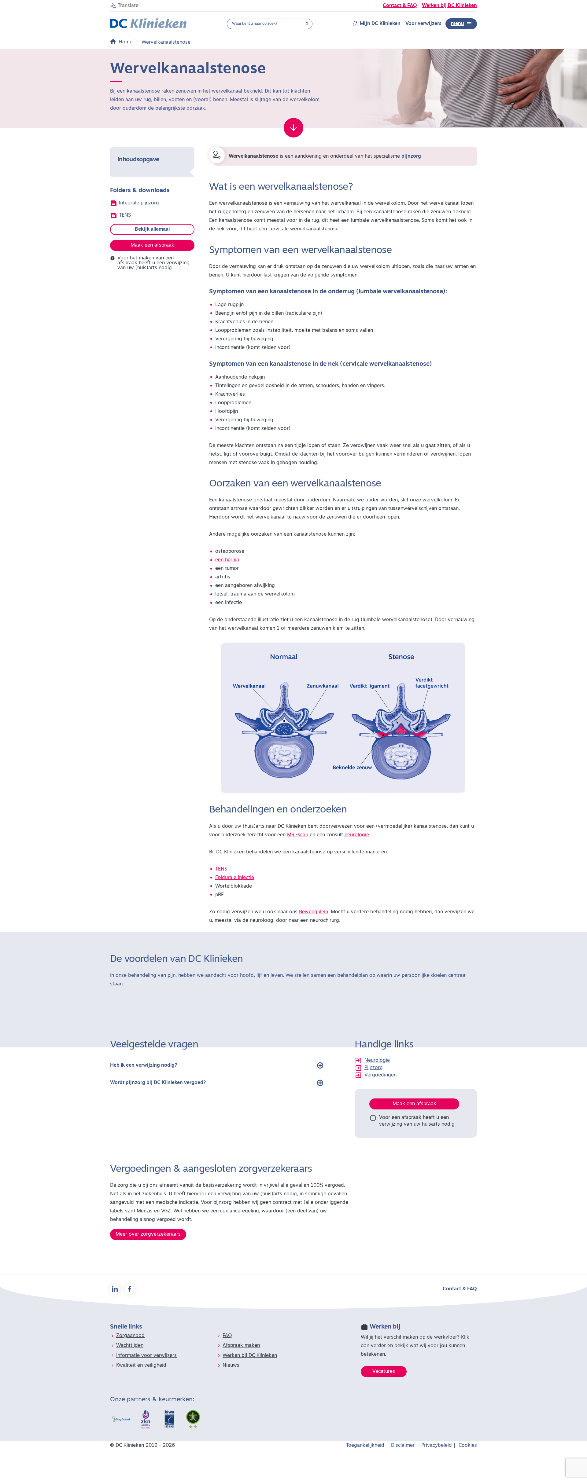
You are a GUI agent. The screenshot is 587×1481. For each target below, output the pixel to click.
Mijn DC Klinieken (380, 23)
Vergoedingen (380, 1075)
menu (457, 23)
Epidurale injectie (234, 877)
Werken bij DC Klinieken (449, 5)
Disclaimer (403, 1445)
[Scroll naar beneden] (293, 127)
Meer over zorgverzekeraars (148, 1234)
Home (125, 42)
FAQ (227, 1335)
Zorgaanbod (130, 1335)
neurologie (357, 835)
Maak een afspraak (152, 245)
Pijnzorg (373, 1067)
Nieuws (231, 1365)
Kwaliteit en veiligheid (141, 1365)
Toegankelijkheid (365, 1445)
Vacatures (383, 1371)
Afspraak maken (241, 1345)
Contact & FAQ (400, 5)
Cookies (468, 1445)
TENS (125, 215)
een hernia (227, 560)
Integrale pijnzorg (139, 203)
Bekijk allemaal (152, 229)
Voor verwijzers (423, 23)
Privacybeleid (436, 1445)
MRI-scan (297, 835)
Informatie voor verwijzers (146, 1355)
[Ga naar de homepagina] (148, 23)
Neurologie (377, 1060)
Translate (128, 5)
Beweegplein (313, 912)
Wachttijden (129, 1345)
